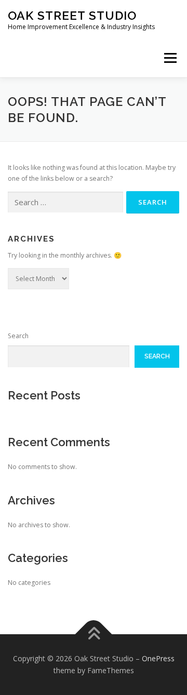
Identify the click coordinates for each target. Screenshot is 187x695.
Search (18, 335)
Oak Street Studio (72, 15)
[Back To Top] (93, 634)
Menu (169, 58)
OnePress (158, 658)
